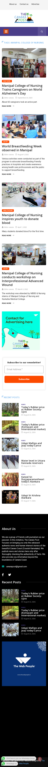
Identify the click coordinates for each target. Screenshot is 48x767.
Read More (6, 106)
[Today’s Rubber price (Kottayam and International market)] (10, 427)
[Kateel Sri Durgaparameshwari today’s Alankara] (10, 479)
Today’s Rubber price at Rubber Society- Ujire (33, 409)
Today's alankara (28, 493)
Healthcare (8, 210)
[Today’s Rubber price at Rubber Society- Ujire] (10, 410)
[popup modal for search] (42, 31)
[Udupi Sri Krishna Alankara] (10, 497)
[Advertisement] (24, 718)
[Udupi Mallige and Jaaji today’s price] (10, 444)
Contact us (24, 4)
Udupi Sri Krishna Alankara (30, 496)
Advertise (35, 4)
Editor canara (9, 98)
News (23, 404)
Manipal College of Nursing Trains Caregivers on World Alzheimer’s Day (22, 89)
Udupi (5, 142)
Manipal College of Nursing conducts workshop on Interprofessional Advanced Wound (22, 279)
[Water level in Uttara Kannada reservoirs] (10, 462)
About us (13, 4)
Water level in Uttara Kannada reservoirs (33, 461)
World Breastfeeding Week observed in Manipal (22, 148)
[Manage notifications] (40, 759)
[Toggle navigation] (6, 31)
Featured (7, 81)
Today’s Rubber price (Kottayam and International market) (33, 427)
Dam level (25, 458)
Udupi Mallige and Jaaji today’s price (31, 444)
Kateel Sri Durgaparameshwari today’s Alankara (32, 479)
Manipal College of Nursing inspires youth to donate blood (22, 219)
